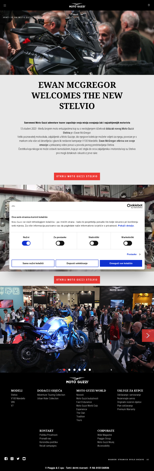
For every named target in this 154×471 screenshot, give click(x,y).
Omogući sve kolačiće (120, 263)
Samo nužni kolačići (33, 263)
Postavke (132, 254)
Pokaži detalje (126, 225)
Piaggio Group (104, 438)
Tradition (80, 416)
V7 (12, 405)
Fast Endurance (84, 402)
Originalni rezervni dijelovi (129, 402)
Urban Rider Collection (48, 398)
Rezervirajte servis (126, 398)
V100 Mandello (18, 398)
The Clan (80, 412)
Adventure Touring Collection (51, 394)
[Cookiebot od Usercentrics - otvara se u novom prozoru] (129, 206)
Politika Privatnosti (48, 434)
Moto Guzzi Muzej (105, 442)
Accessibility (103, 445)
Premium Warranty (126, 409)
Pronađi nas (45, 438)
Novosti (80, 394)
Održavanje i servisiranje (129, 394)
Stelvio (14, 394)
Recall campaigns (48, 445)
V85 (13, 402)
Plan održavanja (125, 405)
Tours (79, 420)
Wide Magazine (104, 434)
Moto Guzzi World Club (87, 405)
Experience (81, 409)
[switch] (60, 243)
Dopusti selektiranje (77, 263)
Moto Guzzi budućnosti (87, 398)
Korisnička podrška (49, 442)
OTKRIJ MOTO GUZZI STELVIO (77, 176)
